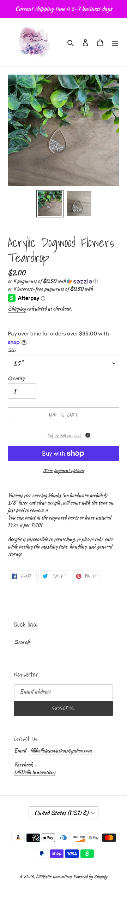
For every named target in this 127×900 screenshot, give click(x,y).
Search (22, 642)
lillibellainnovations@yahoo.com (61, 750)
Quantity (16, 378)
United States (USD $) (61, 813)
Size (12, 350)
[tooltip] (87, 435)
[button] (53, 281)
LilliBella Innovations (34, 772)
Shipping (17, 308)
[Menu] (115, 42)
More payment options (63, 470)
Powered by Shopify (90, 876)
